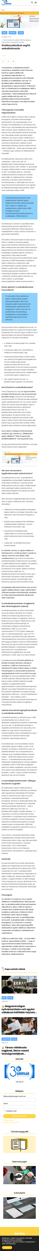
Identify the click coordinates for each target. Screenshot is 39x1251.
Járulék (6, 1039)
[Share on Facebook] (3, 61)
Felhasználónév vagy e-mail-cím (14, 1096)
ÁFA (4, 998)
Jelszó (5, 1103)
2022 (4, 33)
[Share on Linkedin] (13, 61)
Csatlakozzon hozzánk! (11, 1122)
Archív (12, 33)
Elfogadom (7, 1247)
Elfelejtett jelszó (8, 1120)
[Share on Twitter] (8, 61)
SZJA (21, 33)
